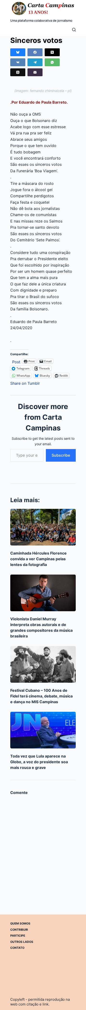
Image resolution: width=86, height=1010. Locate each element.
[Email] (35, 72)
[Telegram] (35, 62)
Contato (17, 947)
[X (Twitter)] (52, 52)
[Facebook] (35, 52)
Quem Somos (20, 923)
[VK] (17, 62)
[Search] (74, 29)
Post (16, 361)
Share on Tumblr (25, 382)
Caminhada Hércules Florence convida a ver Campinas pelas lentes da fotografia (38, 559)
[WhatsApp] (52, 62)
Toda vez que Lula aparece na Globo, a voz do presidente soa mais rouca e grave (39, 762)
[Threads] (17, 72)
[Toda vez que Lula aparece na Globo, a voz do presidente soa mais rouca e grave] (43, 730)
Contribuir (19, 929)
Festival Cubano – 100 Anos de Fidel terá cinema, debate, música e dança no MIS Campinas (41, 696)
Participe (17, 935)
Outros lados (21, 942)
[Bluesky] (17, 52)
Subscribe (61, 455)
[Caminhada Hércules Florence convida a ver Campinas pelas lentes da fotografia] (43, 527)
